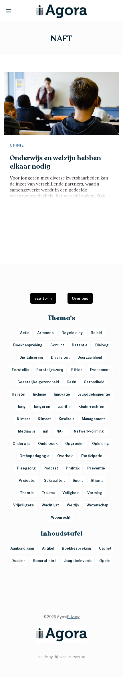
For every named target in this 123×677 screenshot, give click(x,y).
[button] (8, 11)
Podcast (50, 468)
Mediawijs (26, 431)
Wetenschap (97, 505)
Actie (24, 333)
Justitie (64, 406)
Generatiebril (44, 560)
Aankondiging (22, 548)
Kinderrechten (91, 406)
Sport (78, 480)
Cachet (105, 548)
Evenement (100, 370)
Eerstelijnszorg (50, 370)
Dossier (18, 560)
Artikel (48, 548)
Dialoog (102, 345)
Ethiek (76, 370)
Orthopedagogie (34, 456)
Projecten (27, 480)
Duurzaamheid (90, 357)
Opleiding (100, 443)
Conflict (57, 345)
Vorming (94, 493)
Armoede (45, 333)
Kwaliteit (66, 419)
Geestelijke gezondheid (38, 382)
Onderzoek (47, 443)
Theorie (27, 493)
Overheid (65, 456)
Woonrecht (61, 517)
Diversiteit (60, 357)
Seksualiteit (54, 480)
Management (93, 419)
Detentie (80, 345)
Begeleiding (72, 333)
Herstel (18, 394)
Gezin (71, 382)
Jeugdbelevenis (78, 560)
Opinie (17, 145)
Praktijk (73, 468)
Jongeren (41, 406)
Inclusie (39, 394)
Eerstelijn (20, 370)
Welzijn (73, 505)
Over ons (80, 298)
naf (46, 431)
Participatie (91, 456)
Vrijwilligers (23, 505)
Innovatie (62, 394)
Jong (21, 406)
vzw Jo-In (43, 298)
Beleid (96, 333)
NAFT (61, 431)
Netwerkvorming (89, 431)
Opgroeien (74, 443)
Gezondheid (94, 382)
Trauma (48, 493)
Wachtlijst (50, 505)
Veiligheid (71, 493)
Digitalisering (31, 357)
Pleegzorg (26, 468)
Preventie (96, 468)
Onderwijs (21, 443)
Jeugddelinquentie (94, 394)
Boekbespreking (76, 548)
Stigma (97, 480)
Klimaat (23, 419)
